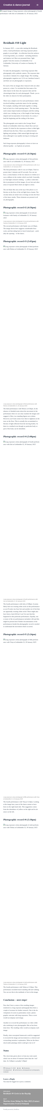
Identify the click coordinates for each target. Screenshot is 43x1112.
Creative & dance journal (16, 5)
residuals (6, 1072)
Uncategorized (7, 1070)
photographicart (27, 1070)
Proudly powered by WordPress (11, 1109)
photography (35, 1070)
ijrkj (20, 1068)
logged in (15, 1081)
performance (18, 1070)
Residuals (27, 1068)
